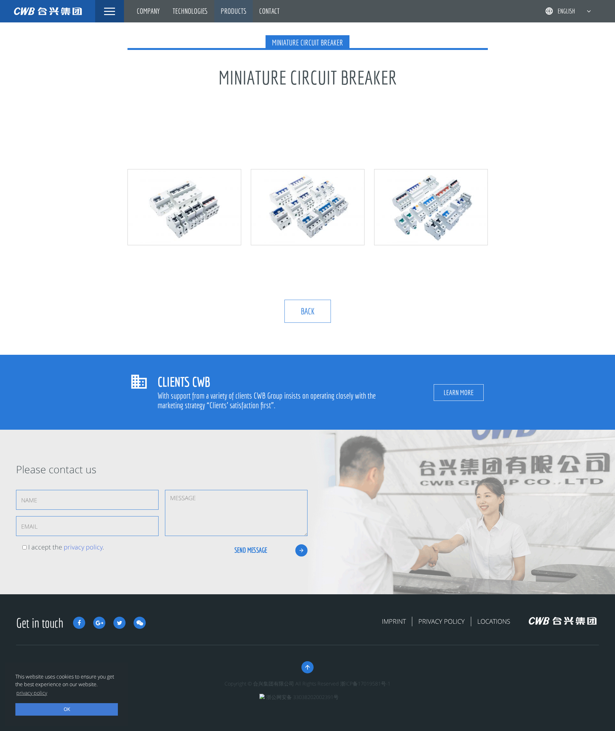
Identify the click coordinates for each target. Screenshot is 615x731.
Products (233, 11)
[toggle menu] (109, 11)
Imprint (394, 621)
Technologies (190, 11)
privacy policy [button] (31, 692)
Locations (493, 621)
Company (148, 11)
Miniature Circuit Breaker (307, 42)
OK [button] (67, 709)
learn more (459, 392)
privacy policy (83, 547)
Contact (269, 11)
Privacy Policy (441, 621)
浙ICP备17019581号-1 (365, 683)
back (308, 311)
